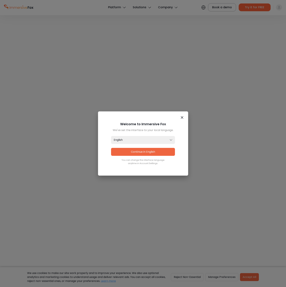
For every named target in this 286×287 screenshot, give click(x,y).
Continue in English (143, 152)
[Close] (182, 117)
